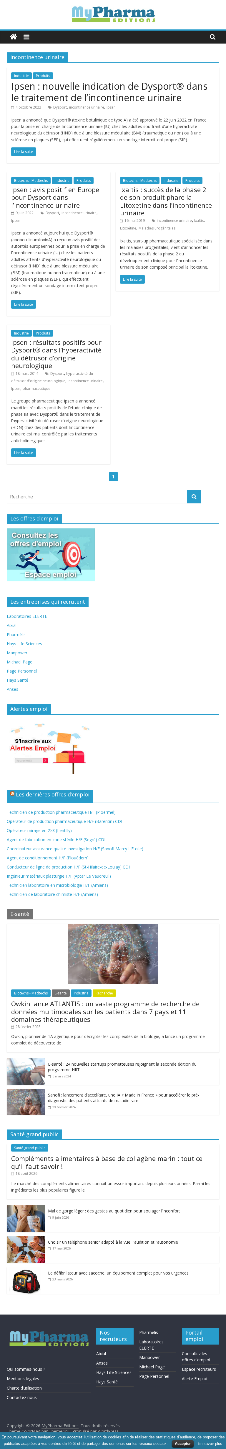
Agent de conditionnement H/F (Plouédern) (48, 858)
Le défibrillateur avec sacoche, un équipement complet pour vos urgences (118, 1273)
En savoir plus (210, 1443)
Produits (43, 75)
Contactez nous (22, 1397)
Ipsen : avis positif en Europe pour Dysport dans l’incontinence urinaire (55, 197)
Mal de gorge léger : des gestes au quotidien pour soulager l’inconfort (114, 1211)
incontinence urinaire (86, 107)
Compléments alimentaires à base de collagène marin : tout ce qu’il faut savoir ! (106, 1162)
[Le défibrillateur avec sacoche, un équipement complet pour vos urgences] (26, 1270)
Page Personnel (22, 671)
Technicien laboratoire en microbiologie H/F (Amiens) (57, 885)
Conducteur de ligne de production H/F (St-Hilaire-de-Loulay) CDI (68, 867)
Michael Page (19, 662)
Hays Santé (17, 680)
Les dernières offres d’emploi (52, 794)
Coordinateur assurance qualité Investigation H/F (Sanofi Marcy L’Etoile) (75, 848)
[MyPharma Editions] (13, 37)
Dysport (60, 107)
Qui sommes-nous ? (26, 1369)
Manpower (17, 653)
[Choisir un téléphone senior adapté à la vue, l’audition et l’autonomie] (26, 1239)
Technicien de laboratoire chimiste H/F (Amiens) (52, 894)
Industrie (21, 75)
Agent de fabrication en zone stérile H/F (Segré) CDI (56, 839)
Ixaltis (199, 220)
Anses (12, 689)
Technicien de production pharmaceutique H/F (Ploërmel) (61, 812)
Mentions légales (23, 1378)
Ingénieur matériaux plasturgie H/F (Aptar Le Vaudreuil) (59, 876)
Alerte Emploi (194, 1378)
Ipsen (111, 107)
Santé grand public (29, 1147)
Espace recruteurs (199, 1369)
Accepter (183, 1443)
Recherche (104, 993)
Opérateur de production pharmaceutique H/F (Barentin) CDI (64, 821)
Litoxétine (128, 228)
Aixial (11, 625)
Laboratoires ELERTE (27, 616)
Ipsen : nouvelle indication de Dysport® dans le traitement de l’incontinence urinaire (109, 92)
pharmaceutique (36, 388)
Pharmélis (16, 634)
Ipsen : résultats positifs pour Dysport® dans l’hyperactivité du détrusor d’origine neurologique (56, 354)
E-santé (61, 993)
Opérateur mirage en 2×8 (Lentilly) (39, 830)
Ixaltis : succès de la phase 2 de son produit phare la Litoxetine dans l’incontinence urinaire (166, 201)
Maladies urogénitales (157, 228)
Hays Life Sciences (24, 643)
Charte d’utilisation (24, 1388)
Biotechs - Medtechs (31, 180)
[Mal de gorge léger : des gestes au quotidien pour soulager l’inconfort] (26, 1208)
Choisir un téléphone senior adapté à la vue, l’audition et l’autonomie (113, 1242)
